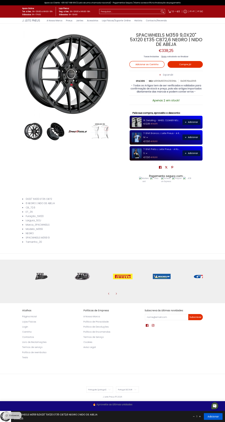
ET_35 (29, 212)
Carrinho (27, 331)
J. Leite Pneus (31, 20)
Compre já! (185, 64)
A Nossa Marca (91, 316)
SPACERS (140, 80)
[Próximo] (108, 74)
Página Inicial (29, 316)
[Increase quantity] (199, 416)
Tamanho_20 (34, 242)
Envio (164, 56)
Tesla (25, 357)
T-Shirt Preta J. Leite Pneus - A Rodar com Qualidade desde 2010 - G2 (162, 149)
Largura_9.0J (33, 220)
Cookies (87, 342)
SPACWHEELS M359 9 (38, 237)
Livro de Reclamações (34, 342)
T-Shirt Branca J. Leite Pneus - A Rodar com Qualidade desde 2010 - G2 (162, 133)
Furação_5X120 (35, 216)
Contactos (28, 337)
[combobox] (129, 11)
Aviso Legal (89, 347)
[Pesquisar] (162, 11)
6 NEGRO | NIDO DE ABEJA (40, 203)
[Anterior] (24, 74)
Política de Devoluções (96, 326)
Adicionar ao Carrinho (147, 64)
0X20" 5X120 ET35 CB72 (39, 199)
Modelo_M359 (34, 229)
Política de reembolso (34, 352)
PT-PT (192, 11)
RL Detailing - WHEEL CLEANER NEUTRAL (162, 120)
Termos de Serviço (93, 337)
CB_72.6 (30, 207)
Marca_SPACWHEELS (38, 224)
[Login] (185, 11)
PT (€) (200, 11)
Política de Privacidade (96, 321)
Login (25, 326)
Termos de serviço (32, 347)
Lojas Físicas (29, 321)
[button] (166, 76)
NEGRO (30, 233)
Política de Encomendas (96, 331)
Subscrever (195, 317)
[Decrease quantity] (193, 416)
